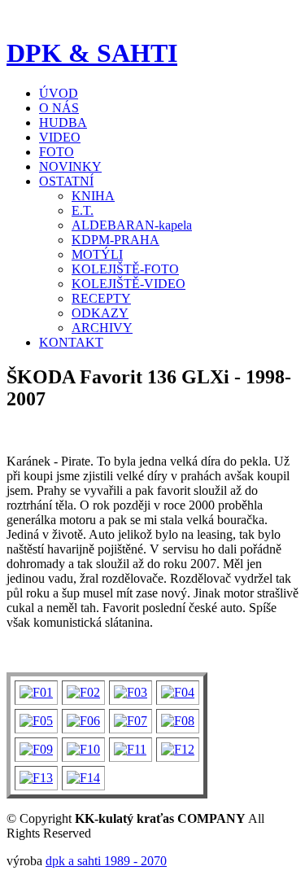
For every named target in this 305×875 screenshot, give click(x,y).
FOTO (56, 152)
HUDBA (63, 122)
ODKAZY (100, 313)
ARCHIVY (102, 328)
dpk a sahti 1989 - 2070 (106, 861)
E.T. (83, 210)
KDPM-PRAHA (115, 240)
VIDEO (60, 137)
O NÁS (59, 108)
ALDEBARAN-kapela (132, 225)
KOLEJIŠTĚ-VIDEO (128, 284)
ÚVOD (58, 93)
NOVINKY (70, 166)
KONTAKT (71, 342)
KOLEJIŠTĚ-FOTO (125, 269)
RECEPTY (101, 298)
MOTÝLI (97, 254)
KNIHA (93, 196)
